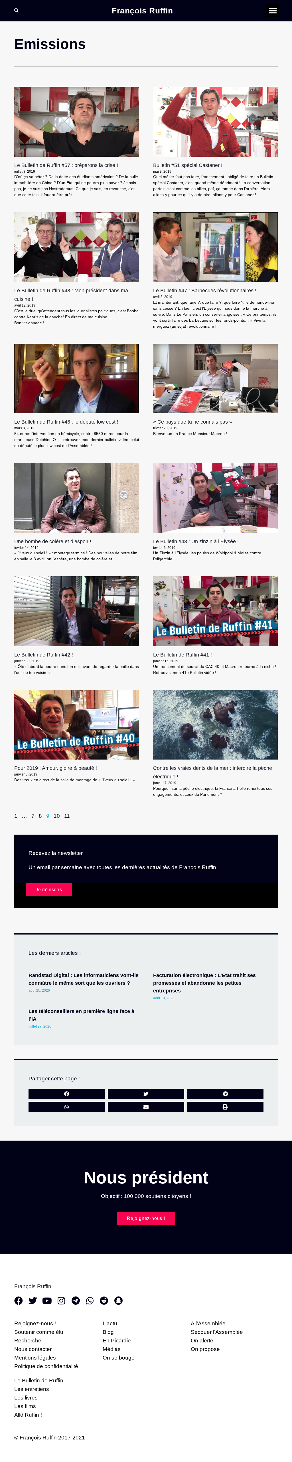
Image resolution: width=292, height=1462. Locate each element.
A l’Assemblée (208, 1323)
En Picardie (117, 1341)
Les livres (26, 1398)
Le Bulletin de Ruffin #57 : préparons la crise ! (66, 165)
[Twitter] (33, 1300)
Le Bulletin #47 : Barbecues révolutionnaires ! (204, 290)
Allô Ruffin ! (28, 1415)
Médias (112, 1349)
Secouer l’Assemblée (217, 1332)
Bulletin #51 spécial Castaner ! (187, 165)
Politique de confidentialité (46, 1366)
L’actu (110, 1323)
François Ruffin (142, 10)
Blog (108, 1332)
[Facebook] (18, 1300)
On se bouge (119, 1358)
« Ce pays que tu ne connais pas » (192, 422)
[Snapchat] (118, 1300)
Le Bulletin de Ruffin (38, 1381)
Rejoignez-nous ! (35, 1323)
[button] (272, 10)
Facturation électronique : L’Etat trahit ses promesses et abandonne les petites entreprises (204, 983)
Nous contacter (33, 1349)
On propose (205, 1349)
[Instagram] (61, 1300)
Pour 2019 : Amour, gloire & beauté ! (55, 768)
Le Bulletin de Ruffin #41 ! (182, 655)
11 (67, 816)
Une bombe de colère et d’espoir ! (52, 541)
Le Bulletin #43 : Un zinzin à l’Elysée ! (196, 541)
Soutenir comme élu (38, 1332)
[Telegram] (75, 1300)
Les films (25, 1406)
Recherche (27, 1341)
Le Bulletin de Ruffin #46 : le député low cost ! (66, 422)
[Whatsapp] (90, 1300)
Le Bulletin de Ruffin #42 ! (43, 655)
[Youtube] (47, 1300)
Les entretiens (31, 1389)
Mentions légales (35, 1358)
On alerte (202, 1341)
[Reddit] (104, 1300)
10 (57, 816)
